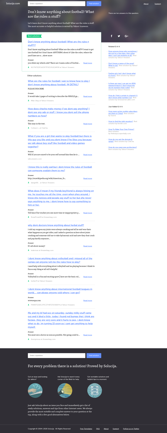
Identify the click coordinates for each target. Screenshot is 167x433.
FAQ (98, 429)
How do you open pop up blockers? (122, 147)
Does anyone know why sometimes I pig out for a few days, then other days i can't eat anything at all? (122, 53)
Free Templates (86, 429)
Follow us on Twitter (131, 429)
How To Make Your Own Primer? (121, 129)
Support (158, 4)
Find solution (94, 4)
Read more (87, 63)
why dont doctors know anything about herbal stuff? (56, 225)
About (146, 4)
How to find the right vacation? (120, 121)
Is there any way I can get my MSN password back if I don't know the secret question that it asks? (122, 86)
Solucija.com (13, 3)
